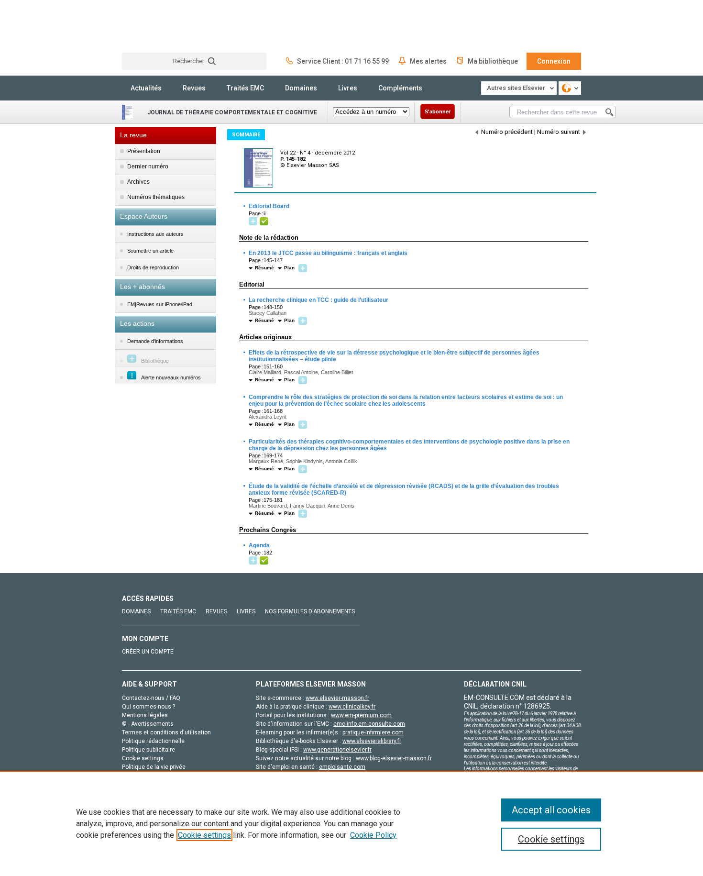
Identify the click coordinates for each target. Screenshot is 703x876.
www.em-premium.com (361, 715)
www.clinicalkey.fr (352, 706)
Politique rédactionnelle (153, 741)
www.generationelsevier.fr (337, 749)
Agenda (259, 545)
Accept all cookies (551, 810)
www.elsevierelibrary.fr (371, 741)
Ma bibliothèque (493, 61)
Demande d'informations (155, 341)
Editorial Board (268, 206)
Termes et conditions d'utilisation (166, 732)
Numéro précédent (507, 131)
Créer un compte (148, 651)
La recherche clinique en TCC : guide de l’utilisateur (318, 300)
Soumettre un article (150, 251)
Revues (194, 88)
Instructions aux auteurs (155, 234)
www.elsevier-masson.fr (337, 698)
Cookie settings (204, 835)
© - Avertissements (148, 724)
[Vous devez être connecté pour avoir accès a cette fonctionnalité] (254, 221)
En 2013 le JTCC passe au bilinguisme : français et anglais (327, 253)
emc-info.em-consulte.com (369, 724)
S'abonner (437, 111)
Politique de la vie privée (154, 767)
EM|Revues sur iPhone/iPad (159, 304)
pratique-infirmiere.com (373, 732)
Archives (138, 181)
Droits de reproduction (153, 267)
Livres (347, 88)
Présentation (143, 151)
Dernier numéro (147, 166)
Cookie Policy (373, 835)
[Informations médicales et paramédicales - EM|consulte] (158, 26)
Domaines (301, 88)
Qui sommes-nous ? (148, 706)
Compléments (400, 88)
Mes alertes (428, 61)
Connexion (554, 61)
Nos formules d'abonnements (310, 611)
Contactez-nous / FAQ (151, 698)
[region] (351, 823)
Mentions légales (145, 715)
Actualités (146, 88)
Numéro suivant (558, 131)
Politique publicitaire (148, 749)
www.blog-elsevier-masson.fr (394, 758)
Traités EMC (245, 88)
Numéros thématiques (156, 197)
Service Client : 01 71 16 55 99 (343, 61)
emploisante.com (342, 767)
